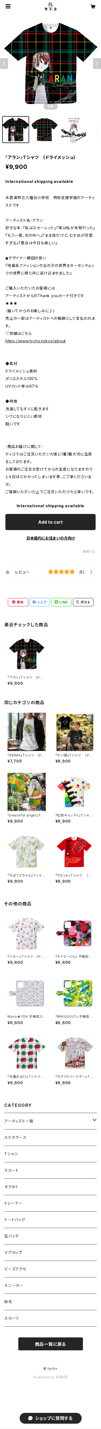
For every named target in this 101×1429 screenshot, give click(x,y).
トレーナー (13, 1203)
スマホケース (15, 1137)
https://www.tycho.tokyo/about (35, 341)
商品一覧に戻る (50, 1344)
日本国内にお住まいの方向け (50, 538)
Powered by (44, 1377)
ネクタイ (11, 1186)
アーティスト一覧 (18, 1121)
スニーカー (13, 1285)
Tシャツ (11, 1154)
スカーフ (11, 1318)
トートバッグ (14, 1219)
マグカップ (13, 1252)
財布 (8, 1301)
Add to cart (50, 522)
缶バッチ (11, 1236)
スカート (11, 1170)
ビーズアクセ (15, 1269)
